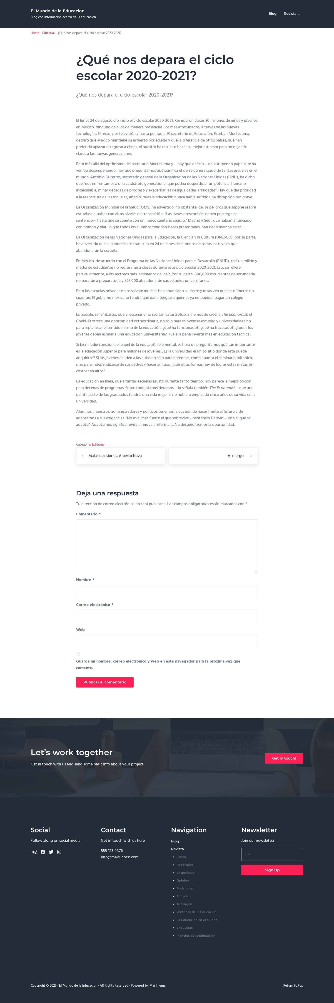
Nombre (85, 580)
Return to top (293, 985)
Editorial (48, 33)
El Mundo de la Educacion (58, 10)
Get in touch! (284, 758)
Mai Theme (158, 985)
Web (80, 630)
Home (35, 33)
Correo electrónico (94, 605)
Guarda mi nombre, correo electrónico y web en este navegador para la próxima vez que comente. (158, 664)
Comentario (88, 514)
